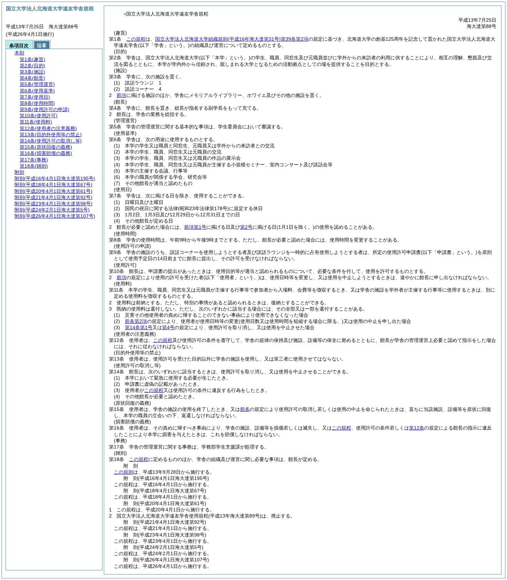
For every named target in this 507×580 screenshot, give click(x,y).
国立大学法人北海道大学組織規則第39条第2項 (231, 39)
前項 (121, 95)
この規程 (136, 39)
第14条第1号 (138, 327)
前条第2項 (136, 321)
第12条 (416, 428)
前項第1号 (195, 227)
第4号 (168, 327)
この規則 (123, 472)
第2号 (246, 227)
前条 (245, 409)
